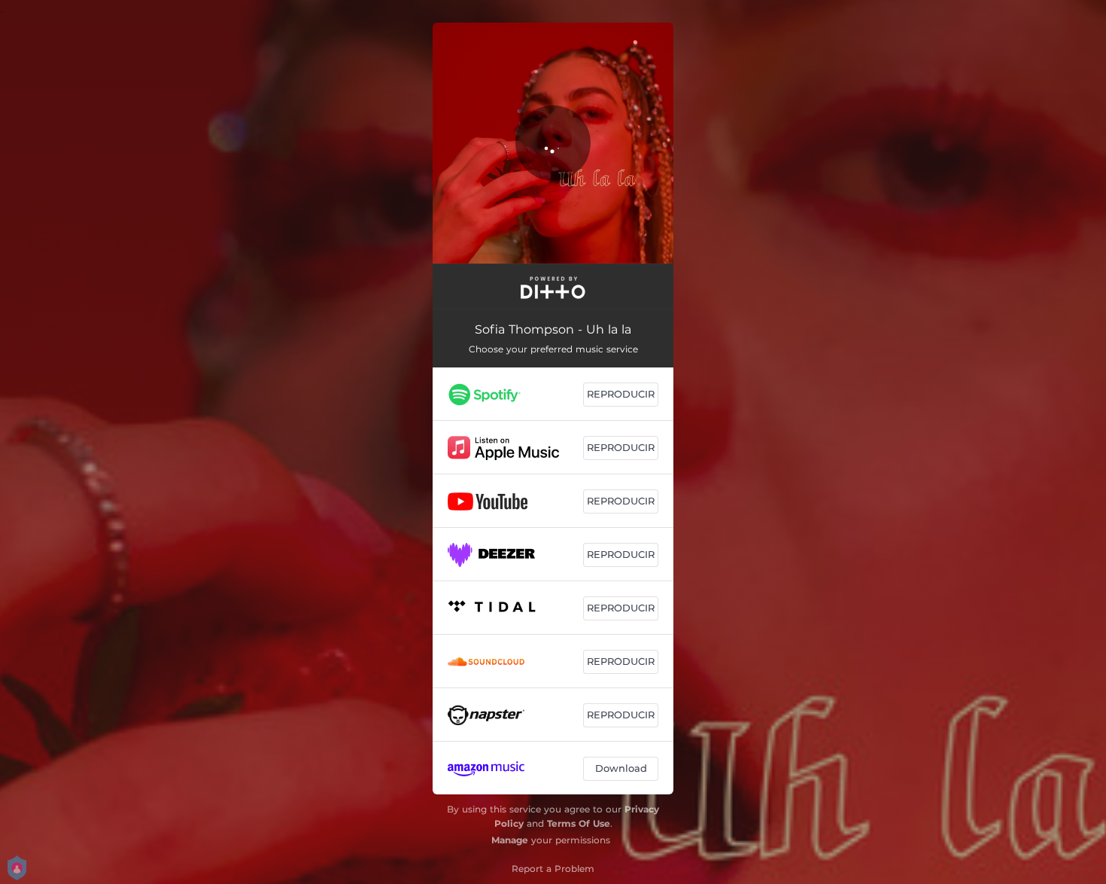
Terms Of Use (578, 823)
